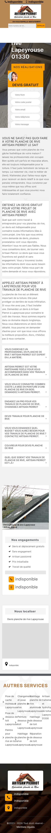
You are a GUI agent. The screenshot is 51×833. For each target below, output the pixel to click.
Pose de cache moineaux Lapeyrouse (8, 702)
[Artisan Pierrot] (25, 11)
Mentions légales (26, 826)
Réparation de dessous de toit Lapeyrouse (33, 739)
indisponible (15, 1)
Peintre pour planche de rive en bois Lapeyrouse (8, 737)
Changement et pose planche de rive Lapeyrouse (21, 703)
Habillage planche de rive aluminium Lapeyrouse (33, 703)
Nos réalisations (28, 67)
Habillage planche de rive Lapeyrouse (21, 739)
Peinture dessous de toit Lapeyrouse (21, 722)
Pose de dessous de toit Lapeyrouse (8, 719)
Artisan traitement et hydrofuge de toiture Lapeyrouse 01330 (45, 707)
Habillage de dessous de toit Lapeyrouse (33, 722)
